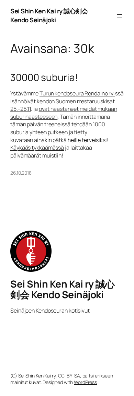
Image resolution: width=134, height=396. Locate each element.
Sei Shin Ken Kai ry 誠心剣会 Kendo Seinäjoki (49, 15)
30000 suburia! (44, 77)
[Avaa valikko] (119, 16)
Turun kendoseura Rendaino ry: (77, 93)
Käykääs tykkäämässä (37, 147)
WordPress (85, 382)
